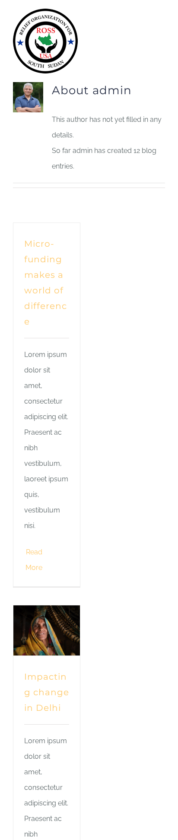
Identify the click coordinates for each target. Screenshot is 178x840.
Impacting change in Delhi (46, 692)
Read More (33, 560)
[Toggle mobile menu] (161, 16)
